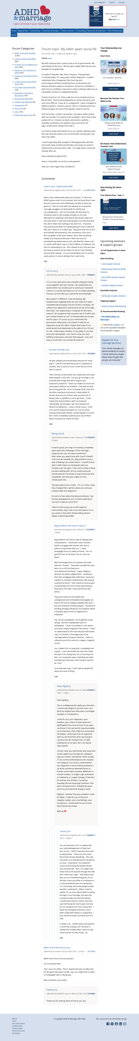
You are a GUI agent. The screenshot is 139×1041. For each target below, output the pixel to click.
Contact (122, 2)
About (14, 35)
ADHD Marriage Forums (24, 115)
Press (14, 1021)
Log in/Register (99, 2)
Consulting (81, 31)
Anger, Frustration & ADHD (25, 53)
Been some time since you (57, 947)
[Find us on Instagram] (125, 1024)
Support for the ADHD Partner (26, 76)
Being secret (58, 433)
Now (117, 19)
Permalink (91, 190)
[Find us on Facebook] (108, 1024)
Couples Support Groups (112, 285)
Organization (20, 105)
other (50, 58)
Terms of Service (18, 1031)
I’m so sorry (52, 270)
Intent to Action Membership (114, 306)
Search (112, 2)
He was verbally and (59, 349)
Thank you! (65, 831)
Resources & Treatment (97, 31)
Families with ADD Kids (23, 102)
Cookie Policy (17, 1026)
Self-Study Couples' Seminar (114, 295)
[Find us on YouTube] (116, 1024)
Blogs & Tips (23, 31)
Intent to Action (68, 31)
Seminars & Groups (51, 31)
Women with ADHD (22, 99)
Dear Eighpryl (64, 686)
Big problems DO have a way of (69, 525)
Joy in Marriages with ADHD (25, 87)
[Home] (32, 13)
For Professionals (115, 31)
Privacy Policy (17, 1028)
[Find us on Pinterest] (112, 1024)
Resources (19, 108)
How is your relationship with (58, 186)
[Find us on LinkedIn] (120, 1024)
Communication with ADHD (25, 59)
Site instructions (18, 1023)
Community (35, 31)
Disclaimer (16, 1033)
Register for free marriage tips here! (111, 341)
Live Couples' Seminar (111, 264)
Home (14, 31)
